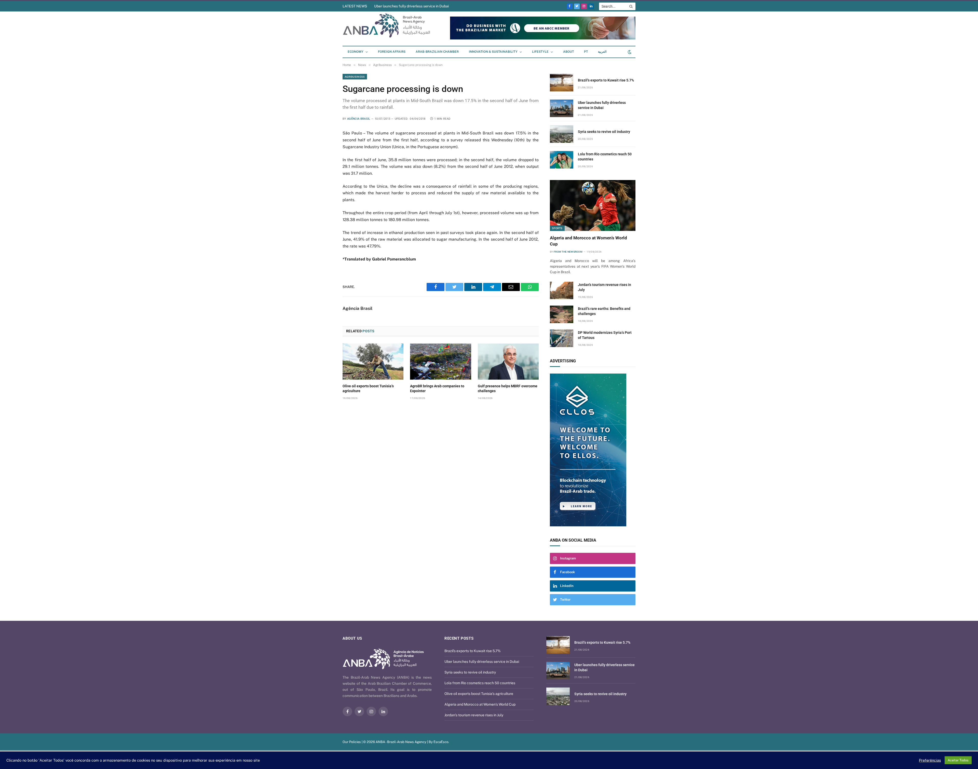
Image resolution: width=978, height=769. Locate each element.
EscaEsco (440, 742)
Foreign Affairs (391, 51)
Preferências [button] (930, 760)
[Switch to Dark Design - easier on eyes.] (629, 52)
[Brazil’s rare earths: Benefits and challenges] (561, 314)
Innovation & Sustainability (493, 51)
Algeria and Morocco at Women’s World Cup (588, 240)
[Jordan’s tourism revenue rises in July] (561, 290)
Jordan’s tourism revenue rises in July (604, 287)
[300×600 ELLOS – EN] (592, 450)
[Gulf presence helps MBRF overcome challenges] (508, 362)
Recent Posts (458, 638)
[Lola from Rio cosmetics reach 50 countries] (561, 160)
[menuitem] (586, 52)
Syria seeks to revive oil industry (400, 6)
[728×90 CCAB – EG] (542, 38)
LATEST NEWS (355, 6)
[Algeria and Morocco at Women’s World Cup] (592, 205)
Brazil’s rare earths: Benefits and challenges (604, 311)
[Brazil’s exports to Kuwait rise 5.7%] (561, 82)
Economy (355, 51)
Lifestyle (540, 51)
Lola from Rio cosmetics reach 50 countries (605, 156)
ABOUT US (352, 638)
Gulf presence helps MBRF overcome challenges (507, 388)
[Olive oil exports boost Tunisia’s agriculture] (373, 362)
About (568, 51)
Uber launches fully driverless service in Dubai (602, 105)
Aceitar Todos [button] (958, 760)
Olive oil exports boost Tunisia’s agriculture (368, 388)
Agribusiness (355, 76)
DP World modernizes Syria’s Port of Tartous (605, 335)
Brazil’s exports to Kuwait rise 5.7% (606, 80)
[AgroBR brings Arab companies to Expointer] (440, 362)
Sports (557, 228)
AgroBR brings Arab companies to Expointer (437, 388)
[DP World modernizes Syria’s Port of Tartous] (561, 338)
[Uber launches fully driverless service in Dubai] (561, 108)
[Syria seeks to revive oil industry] (561, 134)
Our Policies (352, 742)
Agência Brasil (358, 118)
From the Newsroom (568, 251)
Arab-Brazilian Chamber (437, 51)
